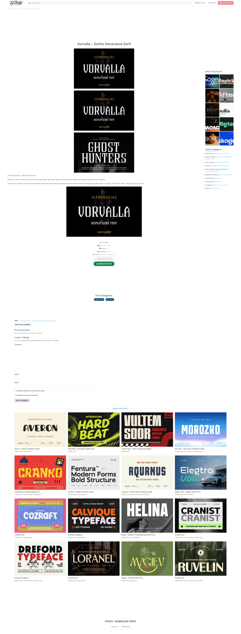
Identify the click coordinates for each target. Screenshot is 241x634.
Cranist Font (180, 535)
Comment (18, 344)
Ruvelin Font (179, 578)
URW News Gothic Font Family (220, 166)
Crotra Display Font (226, 175)
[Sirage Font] (227, 138)
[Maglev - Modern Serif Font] (147, 558)
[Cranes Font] (212, 110)
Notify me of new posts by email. (27, 395)
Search (29, 3)
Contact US (114, 626)
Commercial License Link (104, 259)
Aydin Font (218, 181)
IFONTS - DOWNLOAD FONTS (120, 621)
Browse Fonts (200, 3)
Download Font (105, 264)
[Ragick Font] (227, 81)
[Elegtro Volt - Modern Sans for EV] (201, 472)
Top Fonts (212, 3)
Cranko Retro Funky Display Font (27, 492)
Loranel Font (73, 578)
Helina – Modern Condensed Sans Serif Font (138, 535)
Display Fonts (16, 9)
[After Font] (227, 96)
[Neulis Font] (227, 110)
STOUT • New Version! (221, 185)
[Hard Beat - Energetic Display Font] (94, 429)
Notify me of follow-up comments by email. (30, 391)
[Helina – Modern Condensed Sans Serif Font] (147, 515)
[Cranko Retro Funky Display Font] (40, 472)
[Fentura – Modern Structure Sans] (94, 472)
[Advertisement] (104, 27)
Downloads (102, 251)
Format (103, 248)
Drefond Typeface (21, 578)
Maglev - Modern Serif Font (132, 578)
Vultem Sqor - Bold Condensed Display (136, 449)
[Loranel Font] (94, 558)
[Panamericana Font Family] (212, 96)
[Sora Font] (212, 138)
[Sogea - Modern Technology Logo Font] (212, 81)
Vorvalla (21, 321)
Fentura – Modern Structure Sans (81, 492)
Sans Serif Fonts (28, 494)
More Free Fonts (120, 408)
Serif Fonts (109, 299)
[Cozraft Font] (40, 515)
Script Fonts (37, 494)
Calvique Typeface (75, 535)
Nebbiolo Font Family (222, 153)
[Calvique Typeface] (94, 515)
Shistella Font (216, 188)
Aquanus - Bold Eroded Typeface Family (136, 492)
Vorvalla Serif (51, 321)
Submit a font (227, 3)
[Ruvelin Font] (201, 558)
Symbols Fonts (27, 451)
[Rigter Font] (227, 124)
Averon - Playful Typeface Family (27, 449)
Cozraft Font (19, 535)
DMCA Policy (126, 626)
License (97, 254)
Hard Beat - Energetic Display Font (81, 449)
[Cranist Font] (201, 515)
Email (16, 382)
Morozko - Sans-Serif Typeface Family (189, 449)
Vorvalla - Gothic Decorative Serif (35, 321)
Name (16, 374)
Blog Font (218, 178)
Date (100, 245)
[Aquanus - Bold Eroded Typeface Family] (147, 472)
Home (9, 9)
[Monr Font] (212, 124)
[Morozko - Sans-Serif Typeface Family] (201, 429)
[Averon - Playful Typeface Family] (40, 429)
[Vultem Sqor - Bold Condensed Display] (147, 429)
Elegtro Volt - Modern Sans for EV (188, 492)
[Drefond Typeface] (40, 558)
